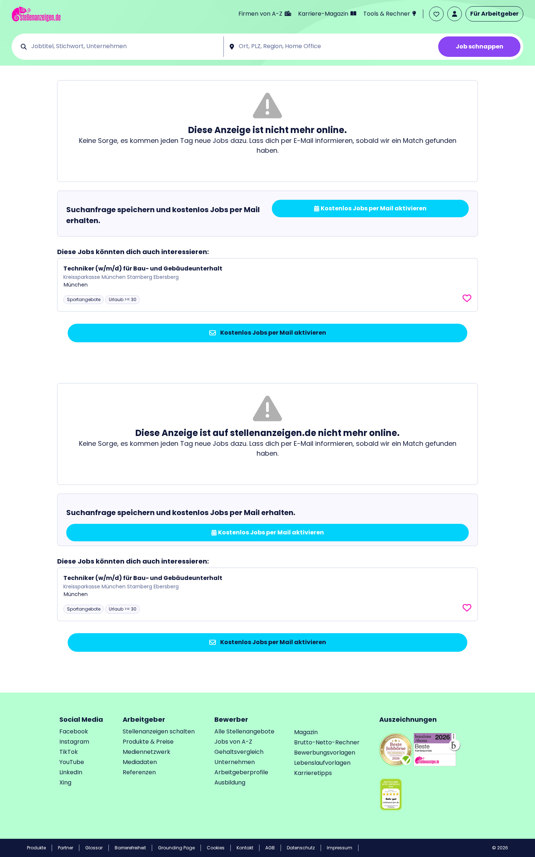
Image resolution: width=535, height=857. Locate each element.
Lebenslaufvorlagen (322, 763)
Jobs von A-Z (233, 741)
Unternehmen (234, 762)
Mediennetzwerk (146, 752)
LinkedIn (70, 772)
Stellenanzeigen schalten (159, 731)
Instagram (74, 741)
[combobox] (124, 46)
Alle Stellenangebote (244, 731)
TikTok (68, 752)
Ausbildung (229, 782)
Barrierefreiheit (130, 848)
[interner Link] (36, 14)
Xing (65, 782)
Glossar (94, 848)
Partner (65, 848)
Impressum (339, 848)
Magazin (306, 732)
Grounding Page (176, 848)
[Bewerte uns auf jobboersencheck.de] (395, 749)
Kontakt (245, 848)
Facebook (73, 731)
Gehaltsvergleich (238, 752)
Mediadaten (140, 762)
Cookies (216, 848)
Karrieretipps (313, 773)
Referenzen (139, 772)
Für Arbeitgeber (494, 13)
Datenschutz (301, 848)
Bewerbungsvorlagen (324, 752)
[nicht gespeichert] (467, 298)
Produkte (36, 848)
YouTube (71, 762)
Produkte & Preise (148, 741)
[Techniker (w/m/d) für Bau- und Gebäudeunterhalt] (267, 284)
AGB (270, 848)
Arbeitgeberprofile (241, 772)
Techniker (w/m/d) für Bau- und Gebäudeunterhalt (142, 268)
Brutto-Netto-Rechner (327, 742)
